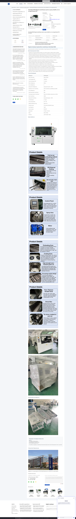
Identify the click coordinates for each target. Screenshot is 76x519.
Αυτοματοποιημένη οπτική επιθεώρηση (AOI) (17, 35)
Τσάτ (44, 29)
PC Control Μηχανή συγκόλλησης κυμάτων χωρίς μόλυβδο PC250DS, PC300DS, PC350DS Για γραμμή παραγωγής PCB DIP (38, 496)
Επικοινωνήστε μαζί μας (56, 3)
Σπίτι (17, 3)
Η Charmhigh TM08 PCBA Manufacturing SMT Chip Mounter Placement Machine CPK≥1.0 (26, 511)
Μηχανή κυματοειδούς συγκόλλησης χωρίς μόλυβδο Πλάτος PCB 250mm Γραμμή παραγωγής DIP (31, 496)
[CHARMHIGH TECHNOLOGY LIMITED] (9, 4)
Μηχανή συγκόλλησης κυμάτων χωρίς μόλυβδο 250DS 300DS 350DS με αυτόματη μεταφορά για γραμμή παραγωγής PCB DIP (52, 496)
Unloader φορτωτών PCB (17, 30)
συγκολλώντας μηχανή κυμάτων (24, 7)
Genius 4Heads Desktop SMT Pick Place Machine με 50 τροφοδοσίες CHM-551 (25, 506)
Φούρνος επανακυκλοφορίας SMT (18, 17)
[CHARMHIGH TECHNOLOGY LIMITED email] (14, 99)
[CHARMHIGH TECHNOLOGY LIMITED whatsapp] (16, 99)
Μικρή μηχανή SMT (16, 20)
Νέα (61, 3)
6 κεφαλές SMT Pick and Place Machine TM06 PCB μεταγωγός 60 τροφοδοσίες (25, 508)
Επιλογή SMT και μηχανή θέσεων (18, 11)
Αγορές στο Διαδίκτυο (67, 3)
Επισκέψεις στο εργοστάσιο (38, 3)
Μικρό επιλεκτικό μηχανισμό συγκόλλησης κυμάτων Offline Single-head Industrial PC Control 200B (60, 496)
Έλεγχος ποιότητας (47, 3)
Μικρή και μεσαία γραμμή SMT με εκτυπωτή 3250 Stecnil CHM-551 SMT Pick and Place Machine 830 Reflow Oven (39, 509)
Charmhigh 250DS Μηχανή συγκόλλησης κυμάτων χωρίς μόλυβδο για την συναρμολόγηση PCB (34, 27)
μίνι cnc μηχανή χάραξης (34, 471)
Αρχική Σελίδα (14, 7)
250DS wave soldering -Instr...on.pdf (54, 19)
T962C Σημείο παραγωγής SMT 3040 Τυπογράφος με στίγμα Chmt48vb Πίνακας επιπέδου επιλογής (38, 511)
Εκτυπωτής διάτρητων (16, 15)
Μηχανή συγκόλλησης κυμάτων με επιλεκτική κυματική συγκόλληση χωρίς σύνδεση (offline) (45, 496)
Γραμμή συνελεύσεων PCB (17, 25)
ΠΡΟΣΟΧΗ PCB (15, 32)
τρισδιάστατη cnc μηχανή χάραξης (53, 471)
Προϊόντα (20, 3)
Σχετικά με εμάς (30, 3)
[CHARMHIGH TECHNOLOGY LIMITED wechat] (18, 99)
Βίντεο (25, 3)
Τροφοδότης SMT (15, 18)
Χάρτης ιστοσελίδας (15, 513)
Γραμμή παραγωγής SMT (17, 13)
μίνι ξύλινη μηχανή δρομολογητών (43, 471)
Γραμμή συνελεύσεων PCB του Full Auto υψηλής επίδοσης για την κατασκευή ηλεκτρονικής (38, 506)
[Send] (74, 518)
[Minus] (73, 498)
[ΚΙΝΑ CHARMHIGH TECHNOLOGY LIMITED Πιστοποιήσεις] (15, 41)
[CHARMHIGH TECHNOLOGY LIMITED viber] (21, 99)
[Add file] (58, 518)
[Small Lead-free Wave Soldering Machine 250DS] (34, 18)
